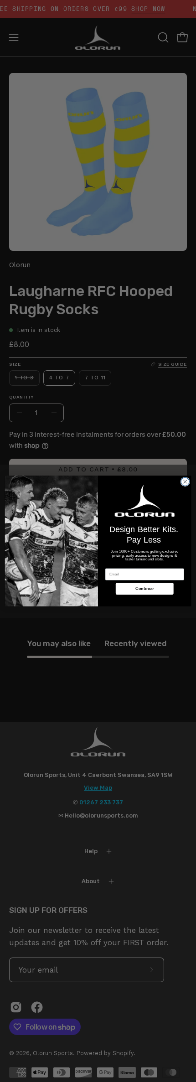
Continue (144, 588)
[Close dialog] (185, 481)
